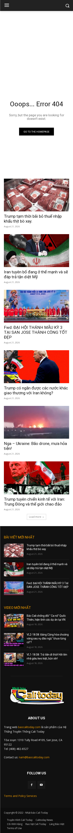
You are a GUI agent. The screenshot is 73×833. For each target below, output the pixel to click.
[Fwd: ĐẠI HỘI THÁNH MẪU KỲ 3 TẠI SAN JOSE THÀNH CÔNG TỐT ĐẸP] (36, 306)
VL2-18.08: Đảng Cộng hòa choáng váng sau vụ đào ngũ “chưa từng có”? (48, 638)
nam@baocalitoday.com (34, 757)
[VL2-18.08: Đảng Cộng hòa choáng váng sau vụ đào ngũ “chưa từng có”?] (14, 640)
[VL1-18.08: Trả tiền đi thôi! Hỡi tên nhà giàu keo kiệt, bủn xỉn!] (14, 660)
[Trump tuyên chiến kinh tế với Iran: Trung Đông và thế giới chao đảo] (36, 477)
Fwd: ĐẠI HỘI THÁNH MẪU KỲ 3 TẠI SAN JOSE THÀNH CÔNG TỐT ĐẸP (35, 332)
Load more (35, 516)
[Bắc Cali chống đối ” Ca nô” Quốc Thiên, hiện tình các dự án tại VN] (14, 621)
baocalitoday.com (29, 727)
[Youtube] (41, 785)
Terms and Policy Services (20, 796)
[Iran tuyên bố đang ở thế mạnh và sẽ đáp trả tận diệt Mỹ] (36, 250)
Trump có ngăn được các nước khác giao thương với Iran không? (36, 390)
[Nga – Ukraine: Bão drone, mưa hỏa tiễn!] (36, 422)
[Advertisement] (36, 49)
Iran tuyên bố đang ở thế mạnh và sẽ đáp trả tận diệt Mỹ (36, 274)
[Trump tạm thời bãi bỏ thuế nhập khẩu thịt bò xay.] (36, 195)
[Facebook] (31, 785)
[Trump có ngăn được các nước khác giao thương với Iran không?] (36, 366)
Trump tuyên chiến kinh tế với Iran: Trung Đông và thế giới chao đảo (34, 502)
